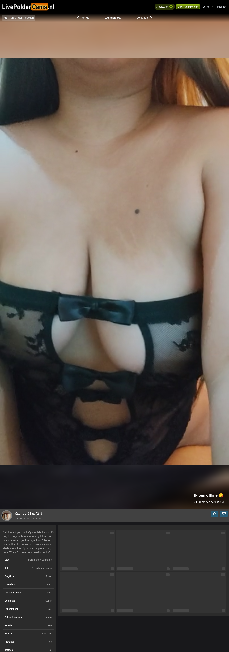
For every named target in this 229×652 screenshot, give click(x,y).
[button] (208, 7)
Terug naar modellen (21, 17)
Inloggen (221, 6)
